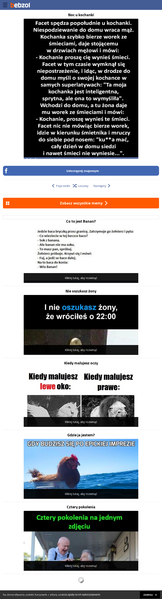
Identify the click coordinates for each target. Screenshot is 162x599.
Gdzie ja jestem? (81, 435)
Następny (99, 186)
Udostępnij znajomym (82, 171)
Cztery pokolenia (81, 507)
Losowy (83, 186)
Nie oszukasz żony (81, 291)
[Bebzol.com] (20, 5)
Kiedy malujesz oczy (81, 363)
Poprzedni (63, 186)
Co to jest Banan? (81, 221)
